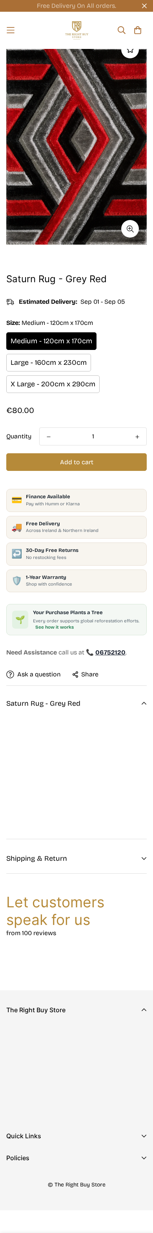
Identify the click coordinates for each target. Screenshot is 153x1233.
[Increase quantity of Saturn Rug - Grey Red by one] (137, 437)
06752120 (20, 1081)
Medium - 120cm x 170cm (51, 341)
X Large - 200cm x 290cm (53, 384)
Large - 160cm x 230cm (49, 362)
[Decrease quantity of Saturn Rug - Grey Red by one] (49, 437)
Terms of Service (31, 1215)
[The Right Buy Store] (76, 30)
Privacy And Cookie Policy (45, 1178)
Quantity (18, 436)
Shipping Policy (29, 1203)
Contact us (22, 1168)
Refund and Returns (35, 1190)
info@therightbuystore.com (47, 1092)
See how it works (54, 627)
